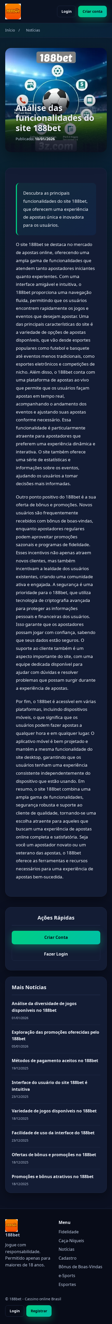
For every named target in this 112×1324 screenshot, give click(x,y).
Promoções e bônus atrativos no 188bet (53, 1176)
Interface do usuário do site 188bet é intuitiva (49, 1086)
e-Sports (67, 1275)
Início (10, 30)
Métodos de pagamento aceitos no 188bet (55, 1060)
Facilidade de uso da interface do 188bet (53, 1133)
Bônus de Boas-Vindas (80, 1267)
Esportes (67, 1284)
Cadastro (68, 1258)
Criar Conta (56, 937)
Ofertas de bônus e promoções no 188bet (54, 1154)
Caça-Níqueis (71, 1240)
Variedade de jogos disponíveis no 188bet (54, 1111)
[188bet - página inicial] (13, 11)
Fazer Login (56, 954)
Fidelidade (69, 1232)
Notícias (66, 1249)
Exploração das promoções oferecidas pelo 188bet (55, 1035)
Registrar (39, 1310)
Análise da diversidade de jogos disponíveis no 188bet (44, 1007)
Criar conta (92, 11)
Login (66, 11)
